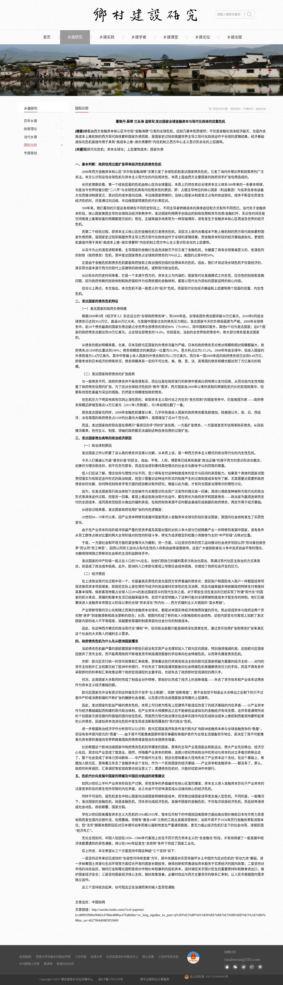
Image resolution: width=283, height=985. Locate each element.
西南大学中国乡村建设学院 (53, 956)
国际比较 (261, 109)
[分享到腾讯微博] (251, 966)
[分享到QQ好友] (227, 966)
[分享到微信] (235, 966)
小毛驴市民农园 (168, 956)
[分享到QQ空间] (260, 966)
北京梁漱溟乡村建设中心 (122, 956)
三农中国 (80, 956)
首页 (47, 37)
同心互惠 (148, 956)
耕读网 (48, 963)
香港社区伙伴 (65, 963)
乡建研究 (248, 109)
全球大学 (96, 956)
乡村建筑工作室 (29, 963)
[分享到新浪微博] (243, 966)
